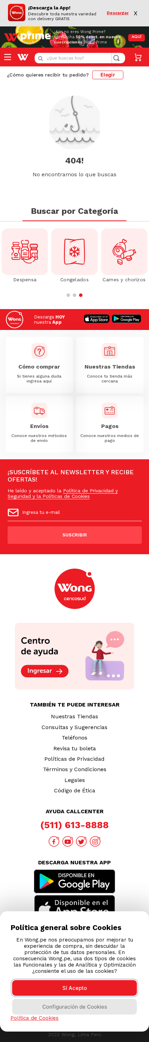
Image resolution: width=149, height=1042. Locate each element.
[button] (68, 295)
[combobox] (80, 58)
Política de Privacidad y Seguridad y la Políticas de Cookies (63, 493)
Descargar (118, 13)
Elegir (107, 75)
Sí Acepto (74, 988)
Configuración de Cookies (74, 1006)
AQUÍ (136, 37)
